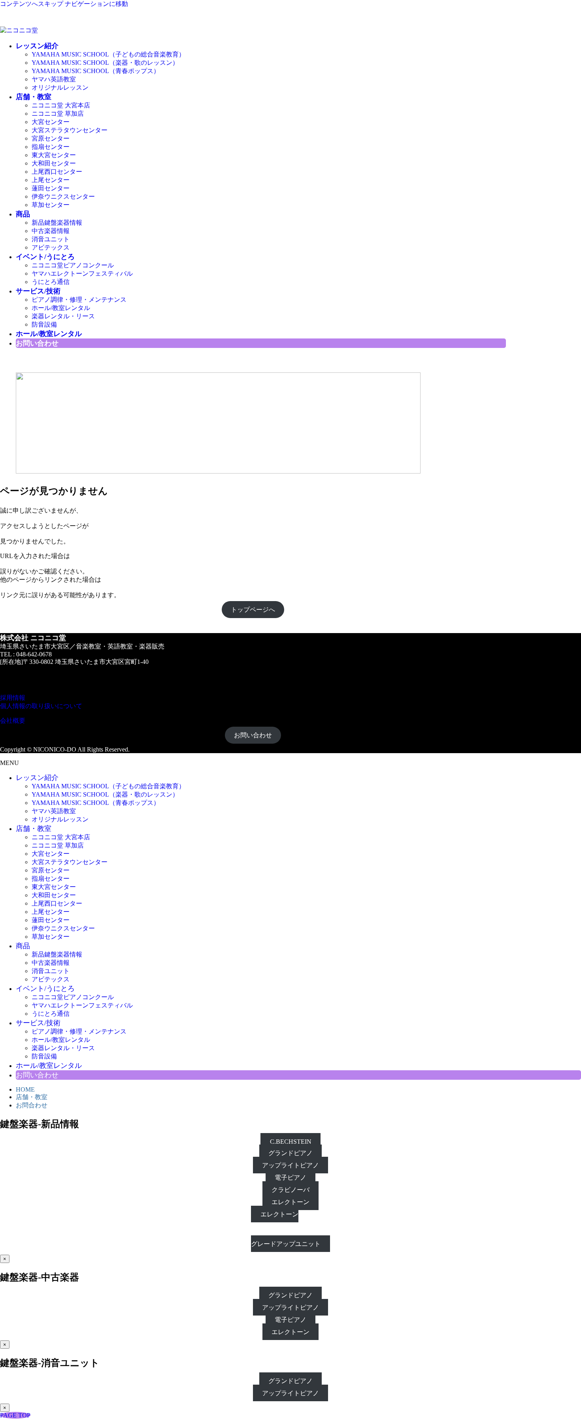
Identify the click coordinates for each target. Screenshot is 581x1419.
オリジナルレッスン (60, 87)
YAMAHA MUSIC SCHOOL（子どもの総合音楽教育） (108, 54)
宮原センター (51, 138)
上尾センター (51, 180)
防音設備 (44, 324)
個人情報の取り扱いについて (41, 706)
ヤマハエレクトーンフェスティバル (82, 273)
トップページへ (253, 609)
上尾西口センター (57, 171)
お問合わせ (31, 1105)
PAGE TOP (15, 1415)
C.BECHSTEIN (290, 1141)
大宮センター (51, 121)
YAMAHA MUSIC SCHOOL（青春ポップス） (96, 71)
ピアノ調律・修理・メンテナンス (79, 299)
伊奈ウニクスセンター (63, 196)
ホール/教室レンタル (61, 307)
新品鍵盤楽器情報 (57, 222)
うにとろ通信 (51, 281)
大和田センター (54, 163)
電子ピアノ (290, 1177)
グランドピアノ (290, 1153)
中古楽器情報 (51, 230)
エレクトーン (290, 1202)
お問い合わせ (253, 735)
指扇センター (51, 146)
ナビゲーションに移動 (96, 3)
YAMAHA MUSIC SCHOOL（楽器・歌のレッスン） (105, 62)
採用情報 (12, 697)
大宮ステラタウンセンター (70, 130)
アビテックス (51, 247)
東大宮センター (54, 155)
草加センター (51, 204)
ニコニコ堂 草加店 (58, 113)
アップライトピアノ (290, 1165)
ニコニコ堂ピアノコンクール (73, 265)
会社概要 (12, 720)
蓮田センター (51, 188)
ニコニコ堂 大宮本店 (61, 105)
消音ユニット (51, 239)
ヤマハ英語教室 (54, 79)
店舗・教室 (31, 1097)
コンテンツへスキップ (31, 3)
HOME (25, 1089)
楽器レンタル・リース (63, 316)
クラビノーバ (290, 1189)
